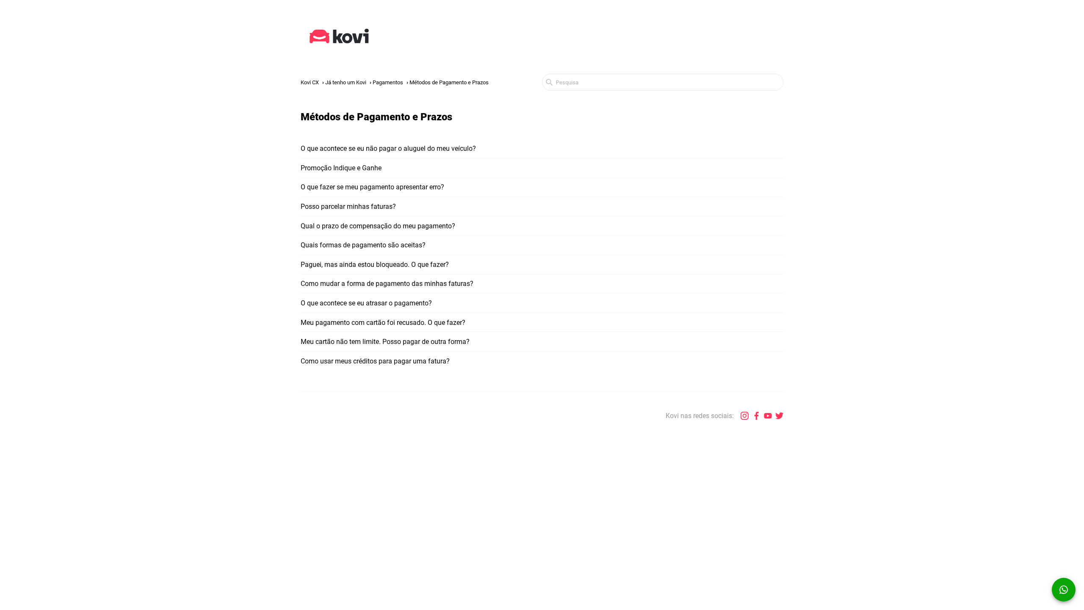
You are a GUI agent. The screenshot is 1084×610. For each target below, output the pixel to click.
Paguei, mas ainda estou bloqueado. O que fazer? (375, 265)
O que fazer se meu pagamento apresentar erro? (372, 187)
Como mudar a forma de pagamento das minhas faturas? (387, 284)
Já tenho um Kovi (345, 82)
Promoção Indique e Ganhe (341, 168)
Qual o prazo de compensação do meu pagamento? (378, 226)
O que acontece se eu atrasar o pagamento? (366, 303)
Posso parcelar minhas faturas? (348, 206)
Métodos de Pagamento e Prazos (449, 82)
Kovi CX (310, 82)
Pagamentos (388, 82)
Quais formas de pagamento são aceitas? (363, 245)
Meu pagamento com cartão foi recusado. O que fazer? (383, 323)
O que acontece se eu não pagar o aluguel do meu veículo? (388, 148)
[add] (1064, 590)
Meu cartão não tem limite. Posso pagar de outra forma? (385, 342)
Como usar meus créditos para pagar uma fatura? (375, 361)
